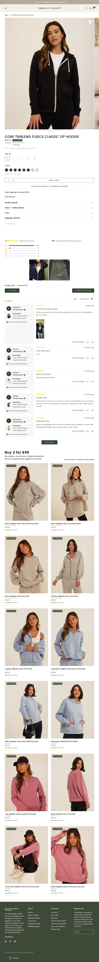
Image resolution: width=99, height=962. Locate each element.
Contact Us (32, 921)
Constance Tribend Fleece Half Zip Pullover (68, 669)
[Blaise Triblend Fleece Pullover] (26, 564)
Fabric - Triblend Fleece (14, 208)
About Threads (33, 915)
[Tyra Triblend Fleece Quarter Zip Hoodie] (26, 782)
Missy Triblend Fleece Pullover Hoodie (66, 524)
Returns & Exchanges (58, 921)
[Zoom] (90, 22)
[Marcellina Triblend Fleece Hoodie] (72, 710)
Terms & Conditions (58, 926)
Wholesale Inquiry (34, 924)
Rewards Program (34, 918)
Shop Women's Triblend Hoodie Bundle (79, 459)
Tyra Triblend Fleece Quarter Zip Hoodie (20, 815)
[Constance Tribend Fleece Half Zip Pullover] (72, 637)
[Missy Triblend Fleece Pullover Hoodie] (72, 492)
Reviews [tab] (10, 286)
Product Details (11, 203)
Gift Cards (54, 915)
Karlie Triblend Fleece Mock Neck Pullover (21, 524)
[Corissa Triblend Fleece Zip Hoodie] (72, 564)
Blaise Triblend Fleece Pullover (17, 597)
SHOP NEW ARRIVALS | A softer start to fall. (46, 2)
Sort (75, 299)
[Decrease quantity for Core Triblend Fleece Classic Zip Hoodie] (6, 180)
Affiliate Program (34, 926)
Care (7, 213)
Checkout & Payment (58, 924)
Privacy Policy (55, 929)
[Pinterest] (16, 941)
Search (30, 912)
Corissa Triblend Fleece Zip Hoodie (64, 597)
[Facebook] (7, 941)
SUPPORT (54, 908)
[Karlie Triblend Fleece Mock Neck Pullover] (26, 492)
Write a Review (85, 291)
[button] (22, 246)
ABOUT (30, 908)
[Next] (53, 131)
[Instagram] (11, 941)
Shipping (7, 142)
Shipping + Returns (12, 218)
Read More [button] (9, 936)
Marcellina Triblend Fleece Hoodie (64, 742)
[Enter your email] (92, 931)
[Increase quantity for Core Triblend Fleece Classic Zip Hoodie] (11, 180)
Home (6, 15)
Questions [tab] (22, 286)
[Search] (90, 8)
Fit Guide (54, 912)
